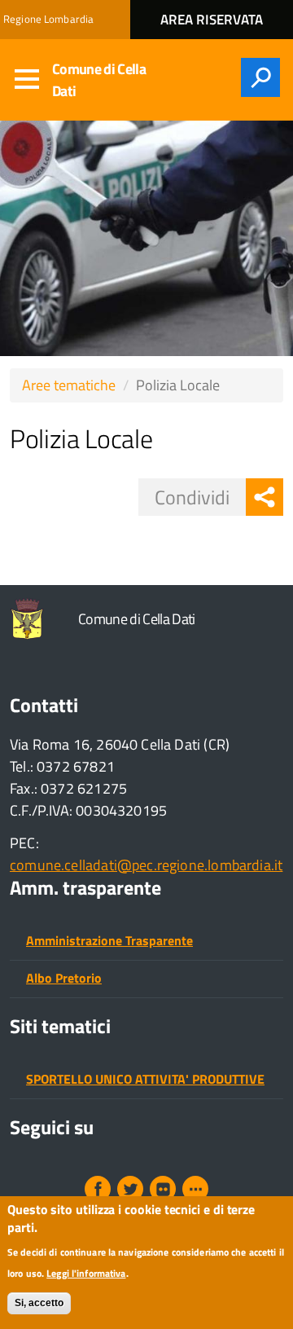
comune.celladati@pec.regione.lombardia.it (146, 865)
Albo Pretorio (64, 978)
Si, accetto (39, 1303)
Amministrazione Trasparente (109, 940)
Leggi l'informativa (85, 1273)
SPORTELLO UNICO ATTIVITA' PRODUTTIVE (145, 1079)
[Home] (31, 618)
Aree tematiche (69, 385)
